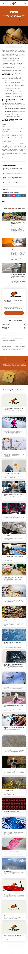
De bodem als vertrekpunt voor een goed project (11, 335)
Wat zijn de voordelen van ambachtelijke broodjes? (14, 188)
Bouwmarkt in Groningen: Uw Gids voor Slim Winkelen (12, 452)
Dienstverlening (6, 323)
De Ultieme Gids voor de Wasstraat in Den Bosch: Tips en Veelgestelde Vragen (13, 665)
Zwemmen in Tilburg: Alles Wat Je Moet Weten (13, 685)
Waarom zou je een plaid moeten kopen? (12, 811)
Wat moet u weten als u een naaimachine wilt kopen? (14, 935)
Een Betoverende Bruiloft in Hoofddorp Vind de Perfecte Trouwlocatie (13, 578)
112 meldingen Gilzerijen (8, 790)
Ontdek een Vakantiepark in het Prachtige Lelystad (13, 556)
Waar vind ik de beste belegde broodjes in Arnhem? (14, 169)
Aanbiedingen (5, 324)
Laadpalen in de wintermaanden (8, 340)
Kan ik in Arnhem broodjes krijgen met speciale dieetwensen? (14, 183)
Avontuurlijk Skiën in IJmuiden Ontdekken (12, 429)
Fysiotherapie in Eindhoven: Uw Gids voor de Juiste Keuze (13, 706)
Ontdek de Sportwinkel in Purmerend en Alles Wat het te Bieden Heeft (13, 409)
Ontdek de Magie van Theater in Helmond (12, 598)
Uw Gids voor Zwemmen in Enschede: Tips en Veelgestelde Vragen (12, 643)
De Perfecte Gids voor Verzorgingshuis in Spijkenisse (14, 535)
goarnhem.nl (5, 157)
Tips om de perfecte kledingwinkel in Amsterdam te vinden (14, 728)
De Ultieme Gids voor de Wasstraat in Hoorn (12, 516)
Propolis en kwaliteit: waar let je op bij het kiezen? (11, 349)
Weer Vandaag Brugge (8, 871)
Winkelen (15, 12)
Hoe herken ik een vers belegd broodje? (14, 173)
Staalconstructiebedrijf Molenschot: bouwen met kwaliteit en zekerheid (13, 347)
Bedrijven (4, 325)
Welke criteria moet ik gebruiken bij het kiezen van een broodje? (14, 178)
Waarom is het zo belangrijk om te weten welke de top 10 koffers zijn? (13, 894)
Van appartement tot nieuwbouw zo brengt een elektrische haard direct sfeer (13, 343)
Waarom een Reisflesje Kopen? (10, 769)
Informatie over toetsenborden (10, 830)
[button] (3, 3)
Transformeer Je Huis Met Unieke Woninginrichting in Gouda (14, 495)
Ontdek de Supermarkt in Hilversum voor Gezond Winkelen (13, 620)
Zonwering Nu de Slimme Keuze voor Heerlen (12, 473)
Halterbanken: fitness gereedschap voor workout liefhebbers (13, 915)
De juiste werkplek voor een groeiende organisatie (12, 338)
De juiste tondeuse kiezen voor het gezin (11, 851)
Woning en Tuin (6, 327)
